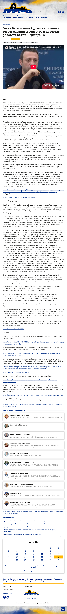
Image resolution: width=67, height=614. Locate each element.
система (25, 511)
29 (42, 560)
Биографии (7, 18)
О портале (21, 16)
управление (45, 511)
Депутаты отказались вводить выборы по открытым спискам (25, 527)
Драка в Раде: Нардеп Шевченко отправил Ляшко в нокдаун (25, 521)
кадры (52, 511)
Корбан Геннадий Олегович (19, 453)
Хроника (30, 16)
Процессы (58, 16)
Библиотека (18, 18)
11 (8, 554)
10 (58, 551)
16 (50, 554)
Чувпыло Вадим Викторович (20, 502)
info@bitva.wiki (7, 593)
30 (50, 560)
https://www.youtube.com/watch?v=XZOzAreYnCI (20, 197)
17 (58, 554)
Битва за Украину (32, 598)
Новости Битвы (9, 16)
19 (17, 557)
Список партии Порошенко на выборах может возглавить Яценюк (26, 524)
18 (8, 557)
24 (58, 557)
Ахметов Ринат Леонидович (20, 415)
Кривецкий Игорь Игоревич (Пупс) (22, 462)
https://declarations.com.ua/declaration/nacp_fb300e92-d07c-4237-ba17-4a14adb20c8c (33, 395)
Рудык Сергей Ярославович (19, 473)
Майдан (7, 511)
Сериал (44, 18)
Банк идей (29, 18)
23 (50, 557)
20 (25, 557)
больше (62, 536)
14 (33, 554)
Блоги (37, 18)
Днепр (31, 511)
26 (17, 560)
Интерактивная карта (43, 16)
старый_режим (17, 511)
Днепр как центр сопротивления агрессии (15, 42)
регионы (37, 511)
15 (42, 554)
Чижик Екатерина (16, 493)
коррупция (59, 511)
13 (25, 554)
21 (34, 557)
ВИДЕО (7, 513)
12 (17, 554)
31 (58, 560)
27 (25, 560)
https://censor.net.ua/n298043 (13, 329)
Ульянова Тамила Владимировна (21, 484)
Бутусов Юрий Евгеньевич (19, 425)
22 (42, 557)
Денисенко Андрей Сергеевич (20, 444)
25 (8, 560)
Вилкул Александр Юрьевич (20, 434)
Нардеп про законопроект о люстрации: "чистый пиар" (23, 534)
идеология (14, 513)
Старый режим (33, 42)
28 (34, 560)
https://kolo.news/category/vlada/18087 (16, 372)
